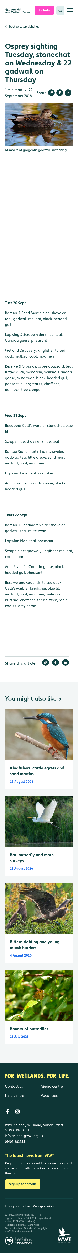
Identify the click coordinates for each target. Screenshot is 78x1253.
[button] (51, 92)
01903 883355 (15, 1142)
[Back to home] (64, 1222)
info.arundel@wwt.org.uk (24, 1136)
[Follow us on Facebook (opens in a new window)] (7, 1111)
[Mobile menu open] (70, 11)
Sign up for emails (22, 1184)
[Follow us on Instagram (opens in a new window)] (17, 1111)
